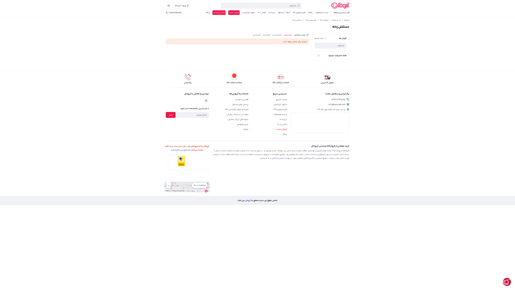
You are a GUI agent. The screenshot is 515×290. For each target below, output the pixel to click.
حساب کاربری (281, 99)
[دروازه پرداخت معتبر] (180, 162)
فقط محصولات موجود (337, 55)
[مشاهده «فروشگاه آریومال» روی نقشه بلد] (187, 187)
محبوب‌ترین (277, 35)
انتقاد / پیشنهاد (284, 12)
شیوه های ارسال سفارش (238, 119)
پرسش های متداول (240, 104)
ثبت (170, 115)
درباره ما (272, 12)
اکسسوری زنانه (311, 20)
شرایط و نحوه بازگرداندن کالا (236, 109)
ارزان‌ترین (257, 35)
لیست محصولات (321, 12)
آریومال (346, 20)
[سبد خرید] (169, 6)
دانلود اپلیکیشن (248, 12)
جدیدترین (288, 35)
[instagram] (206, 100)
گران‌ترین (266, 35)
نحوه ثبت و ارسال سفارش (237, 114)
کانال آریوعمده (219, 12)
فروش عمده (234, 12)
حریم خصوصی (242, 124)
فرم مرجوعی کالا (299, 12)
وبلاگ (207, 12)
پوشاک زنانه (324, 20)
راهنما (310, 12)
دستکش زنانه (297, 20)
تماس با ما (262, 12)
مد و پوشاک (336, 20)
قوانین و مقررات (241, 99)
